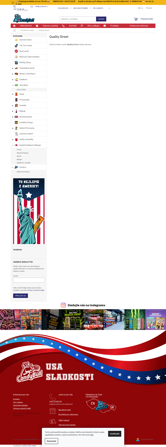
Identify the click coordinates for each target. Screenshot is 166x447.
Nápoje (22, 111)
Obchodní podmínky (80, 8)
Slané (21, 94)
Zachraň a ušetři (26, 133)
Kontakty (16, 399)
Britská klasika (25, 116)
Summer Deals (25, 39)
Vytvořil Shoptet (147, 439)
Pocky (19, 149)
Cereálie (22, 105)
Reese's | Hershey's (27, 73)
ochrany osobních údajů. (35, 290)
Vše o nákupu (98, 8)
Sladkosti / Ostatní (23, 163)
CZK (139, 8)
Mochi (19, 156)
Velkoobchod (63, 8)
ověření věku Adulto (29, 446)
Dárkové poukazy (23, 172)
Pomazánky (24, 99)
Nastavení (51, 441)
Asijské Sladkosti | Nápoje (30, 145)
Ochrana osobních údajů (22, 408)
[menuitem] (22, 26)
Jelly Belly (23, 85)
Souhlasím (114, 433)
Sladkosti (23, 79)
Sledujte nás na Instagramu (86, 305)
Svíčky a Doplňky (26, 139)
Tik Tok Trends (25, 45)
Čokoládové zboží (26, 68)
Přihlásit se (20, 296)
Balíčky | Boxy (25, 62)
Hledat (101, 19)
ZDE (92, 435)
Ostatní (22, 167)
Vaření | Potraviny (26, 128)
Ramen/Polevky (22, 153)
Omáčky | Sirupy (26, 122)
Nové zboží (24, 51)
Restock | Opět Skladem (29, 56)
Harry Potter (21, 89)
